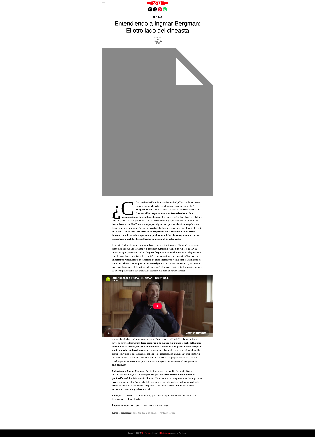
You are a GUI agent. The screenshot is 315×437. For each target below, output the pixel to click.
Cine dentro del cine (145, 413)
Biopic (134, 413)
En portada (170, 413)
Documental (160, 413)
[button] (103, 3)
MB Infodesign (146, 433)
